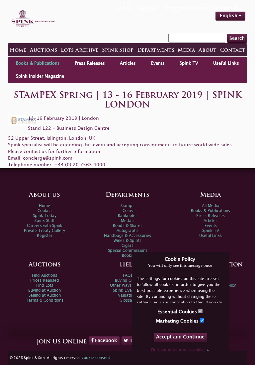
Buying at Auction (44, 290)
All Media (210, 206)
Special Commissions (127, 251)
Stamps (127, 206)
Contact (232, 50)
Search (237, 38)
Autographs (127, 231)
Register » (150, 8)
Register (44, 236)
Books (127, 255)
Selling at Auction (45, 295)
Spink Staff (44, 221)
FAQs (127, 275)
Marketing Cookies (178, 321)
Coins (128, 211)
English (229, 16)
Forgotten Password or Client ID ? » (205, 8)
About (207, 50)
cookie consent (96, 358)
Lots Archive (80, 50)
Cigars (127, 246)
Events (158, 63)
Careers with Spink (44, 226)
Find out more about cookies (180, 350)
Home (18, 50)
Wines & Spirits (127, 241)
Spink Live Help (127, 290)
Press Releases (90, 63)
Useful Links (226, 63)
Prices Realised (44, 280)
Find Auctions (44, 275)
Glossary (128, 300)
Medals (127, 221)
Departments (155, 50)
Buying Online (127, 280)
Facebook (105, 340)
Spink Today (44, 216)
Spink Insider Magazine (40, 76)
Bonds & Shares (127, 226)
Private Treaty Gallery (44, 231)
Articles (128, 63)
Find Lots (44, 285)
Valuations (127, 295)
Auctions (43, 50)
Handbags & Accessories (127, 236)
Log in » (125, 8)
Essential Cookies (177, 312)
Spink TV (189, 63)
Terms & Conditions (44, 300)
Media (186, 50)
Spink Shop (117, 50)
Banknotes (127, 216)
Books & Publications (38, 63)
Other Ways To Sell (127, 285)
